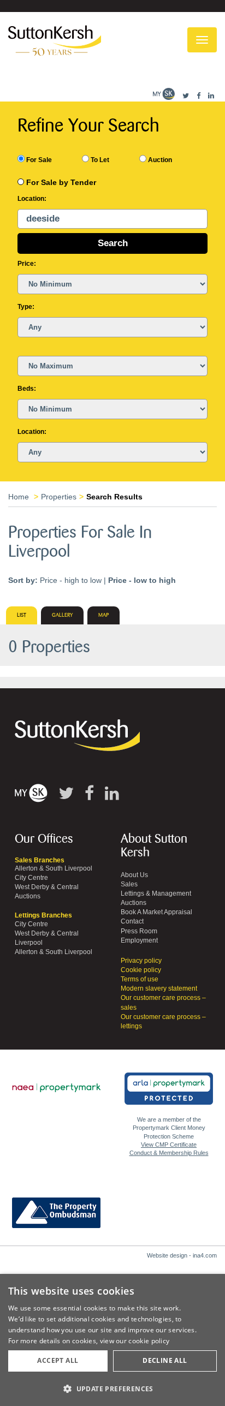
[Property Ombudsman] (56, 1207)
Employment (139, 940)
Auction (159, 160)
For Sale (38, 160)
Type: (25, 307)
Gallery (62, 615)
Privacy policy (141, 960)
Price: (26, 263)
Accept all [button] (57, 1360)
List (21, 615)
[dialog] (112, 1340)
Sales (129, 884)
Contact (132, 921)
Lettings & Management (156, 893)
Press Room (139, 931)
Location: (31, 198)
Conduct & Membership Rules (169, 1152)
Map (103, 615)
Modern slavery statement (159, 988)
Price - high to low (71, 580)
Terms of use (139, 979)
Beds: (26, 388)
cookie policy (148, 1340)
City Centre (31, 877)
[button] (112, 1388)
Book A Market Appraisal (156, 912)
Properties (58, 496)
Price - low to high (142, 580)
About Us (134, 875)
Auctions (27, 896)
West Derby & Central (47, 887)
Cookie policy (141, 970)
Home (18, 496)
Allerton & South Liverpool (53, 868)
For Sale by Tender (61, 182)
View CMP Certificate (169, 1144)
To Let (99, 160)
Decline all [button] (165, 1360)
